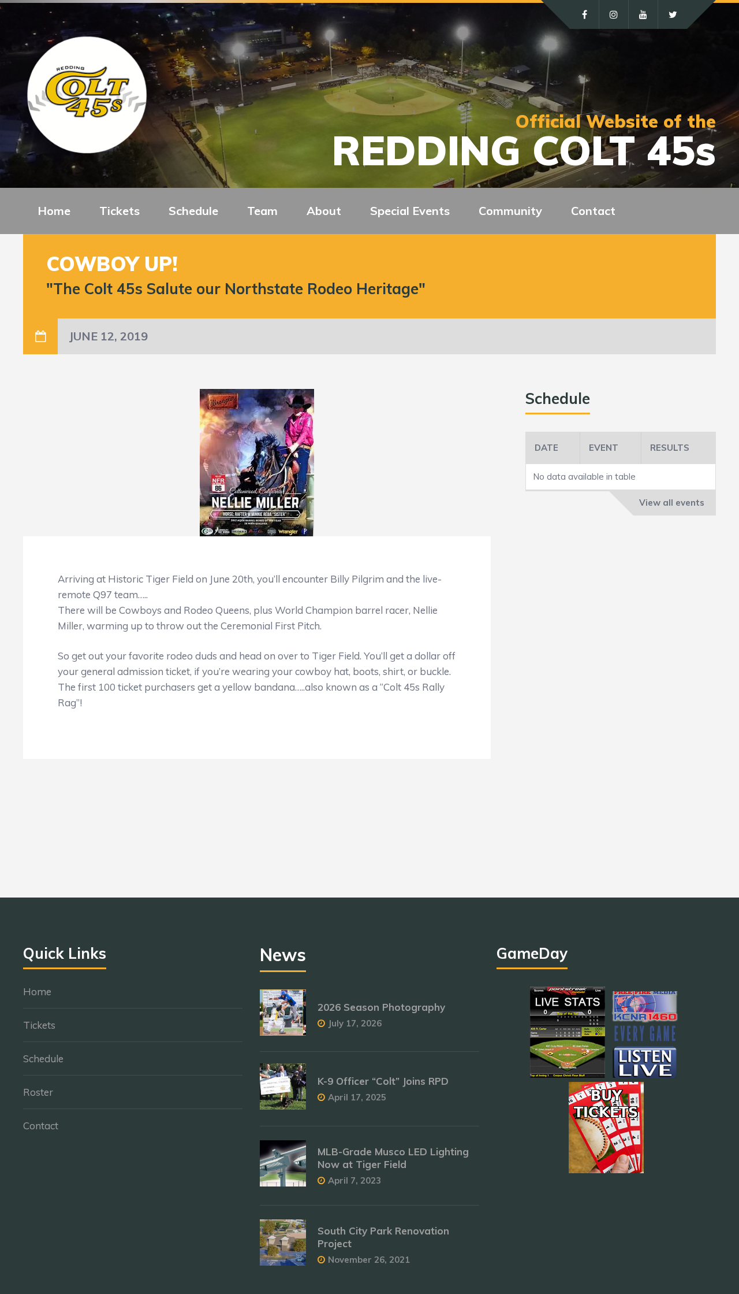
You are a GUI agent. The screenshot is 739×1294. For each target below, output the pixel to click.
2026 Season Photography (381, 1007)
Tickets (39, 1025)
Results (669, 447)
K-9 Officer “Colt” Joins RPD (383, 1081)
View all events (671, 502)
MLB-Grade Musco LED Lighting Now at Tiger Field (393, 1157)
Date (546, 447)
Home (54, 210)
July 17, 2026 (355, 1023)
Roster (38, 1092)
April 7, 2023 (354, 1180)
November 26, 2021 (369, 1259)
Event (603, 447)
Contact (593, 210)
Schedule (43, 1058)
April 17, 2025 (357, 1097)
